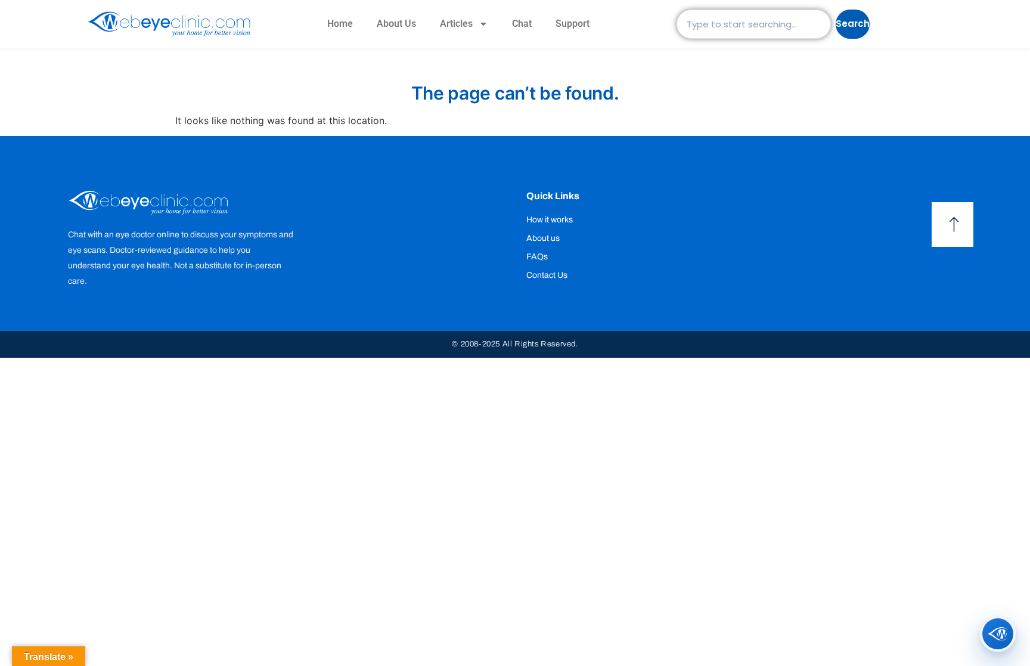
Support (573, 23)
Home (340, 23)
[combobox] (754, 24)
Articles (456, 23)
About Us (396, 23)
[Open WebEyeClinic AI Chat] (998, 634)
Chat (522, 23)
